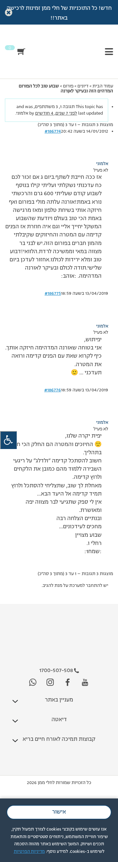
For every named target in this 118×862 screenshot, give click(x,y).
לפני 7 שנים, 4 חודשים (56, 113)
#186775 (53, 293)
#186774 (53, 131)
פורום (68, 86)
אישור (59, 812)
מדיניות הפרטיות (29, 851)
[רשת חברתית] (85, 683)
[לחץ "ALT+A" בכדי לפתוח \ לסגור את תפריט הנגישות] (8, 440)
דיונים (82, 86)
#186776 (52, 390)
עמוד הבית (102, 86)
